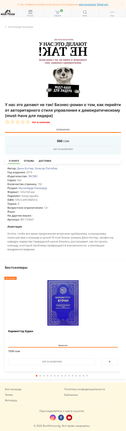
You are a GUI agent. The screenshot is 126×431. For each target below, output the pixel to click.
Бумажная (63, 129)
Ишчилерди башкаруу (33, 188)
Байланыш (71, 395)
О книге (14, 160)
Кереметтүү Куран (20, 331)
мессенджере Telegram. (94, 4)
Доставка (45, 160)
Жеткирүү (11, 400)
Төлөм (9, 395)
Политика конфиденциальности (84, 389)
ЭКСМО (32, 176)
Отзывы (29, 160)
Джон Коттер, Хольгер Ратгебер (37, 168)
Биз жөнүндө (13, 389)
